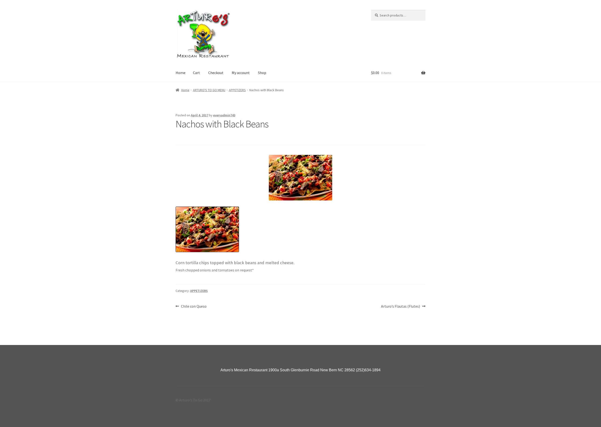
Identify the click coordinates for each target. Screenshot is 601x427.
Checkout (215, 72)
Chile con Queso (194, 306)
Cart (196, 72)
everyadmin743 (224, 115)
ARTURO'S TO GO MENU (209, 90)
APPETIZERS (237, 90)
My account (241, 72)
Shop (262, 72)
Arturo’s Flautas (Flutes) (400, 306)
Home (180, 72)
